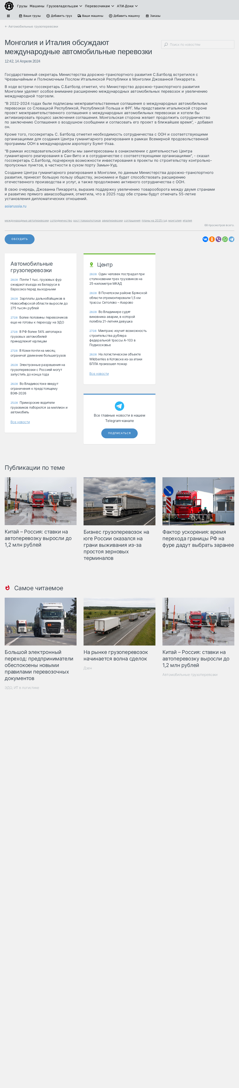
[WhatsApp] (225, 239)
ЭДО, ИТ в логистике (22, 687)
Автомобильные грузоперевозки (190, 674)
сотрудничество (61, 220)
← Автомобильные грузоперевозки (31, 26)
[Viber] (218, 239)
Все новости (20, 422)
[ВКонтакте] (205, 239)
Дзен (88, 668)
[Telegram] (231, 239)
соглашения (132, 220)
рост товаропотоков (87, 220)
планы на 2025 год (154, 220)
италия (187, 220)
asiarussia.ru (15, 206)
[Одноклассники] (212, 239)
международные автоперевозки (27, 220)
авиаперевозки (112, 220)
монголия (175, 220)
